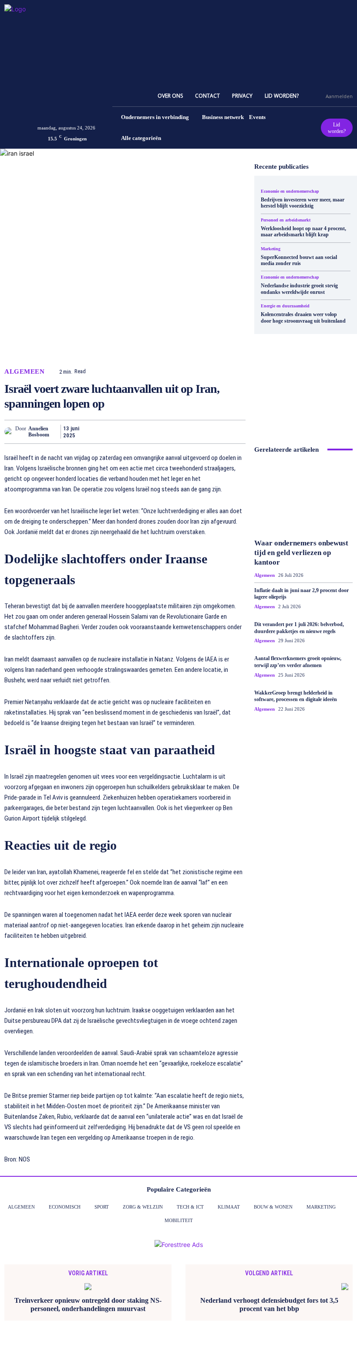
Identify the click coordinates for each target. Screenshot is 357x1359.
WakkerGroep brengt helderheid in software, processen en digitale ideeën (295, 696)
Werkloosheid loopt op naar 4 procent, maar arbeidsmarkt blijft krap (303, 231)
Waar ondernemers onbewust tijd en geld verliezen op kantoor (301, 552)
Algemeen (24, 371)
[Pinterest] (136, 431)
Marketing (270, 249)
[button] (315, 95)
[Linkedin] (176, 431)
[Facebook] (95, 431)
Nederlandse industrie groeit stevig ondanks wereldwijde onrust (299, 289)
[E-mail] (196, 431)
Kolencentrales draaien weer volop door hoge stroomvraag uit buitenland (303, 317)
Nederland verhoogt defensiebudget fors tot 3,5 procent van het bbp (269, 1304)
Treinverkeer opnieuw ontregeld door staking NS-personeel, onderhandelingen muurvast (88, 1304)
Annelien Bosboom (38, 432)
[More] (236, 431)
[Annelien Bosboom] (9, 431)
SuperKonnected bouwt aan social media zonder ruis (299, 260)
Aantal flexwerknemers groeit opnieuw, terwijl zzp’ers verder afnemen (297, 661)
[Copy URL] (216, 431)
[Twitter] (116, 431)
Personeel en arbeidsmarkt (285, 220)
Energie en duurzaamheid (285, 306)
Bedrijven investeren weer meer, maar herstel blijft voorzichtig (302, 203)
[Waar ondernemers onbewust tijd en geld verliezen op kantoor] (303, 497)
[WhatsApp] (156, 431)
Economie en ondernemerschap (290, 191)
